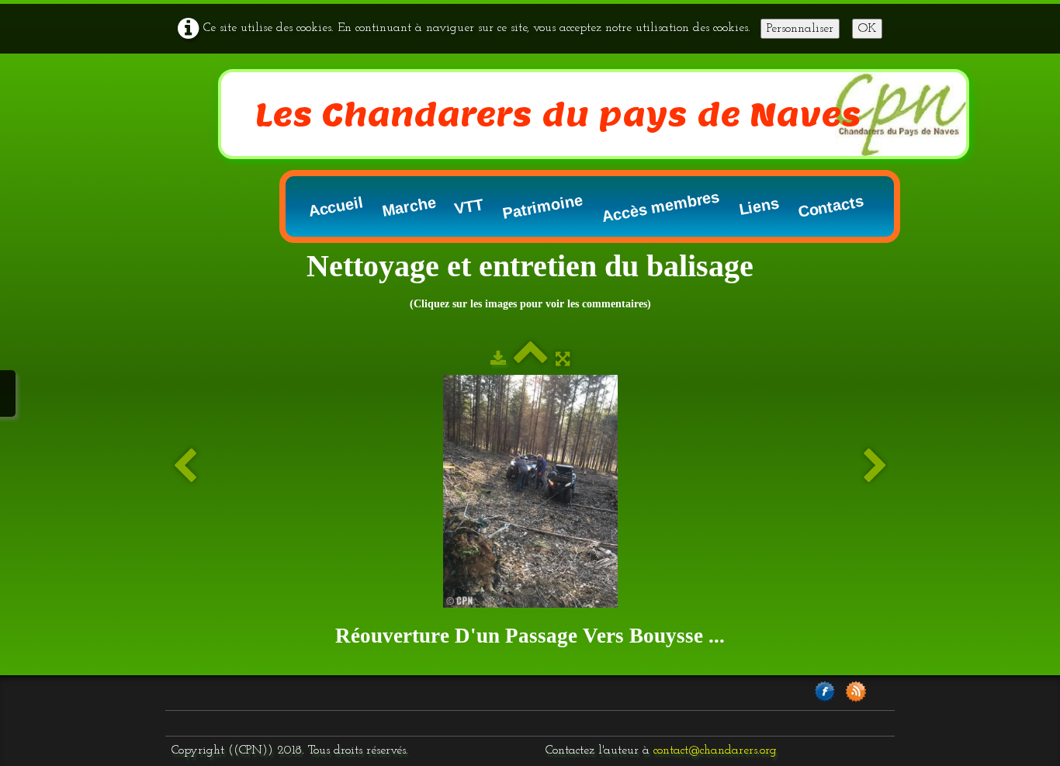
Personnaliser (800, 29)
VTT (468, 206)
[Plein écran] (563, 360)
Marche (409, 206)
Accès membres (660, 206)
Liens (758, 207)
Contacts (831, 206)
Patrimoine (542, 206)
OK (867, 29)
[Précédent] (184, 466)
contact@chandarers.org (715, 750)
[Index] (530, 360)
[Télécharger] (498, 360)
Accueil (336, 206)
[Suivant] (875, 466)
